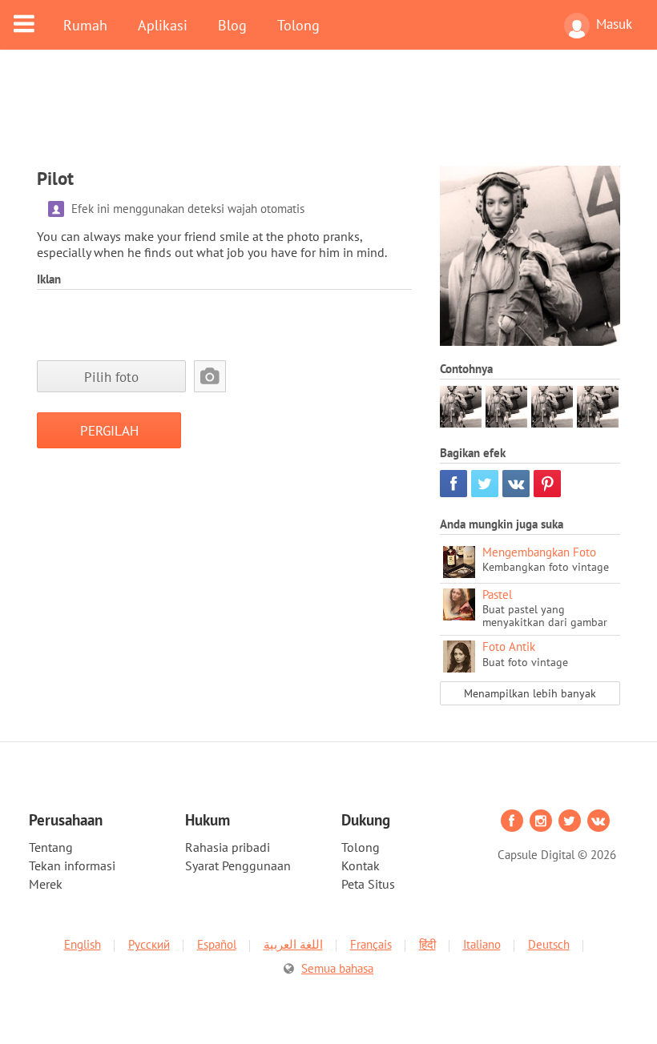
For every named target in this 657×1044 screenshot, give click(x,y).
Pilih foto (111, 376)
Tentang (51, 847)
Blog (232, 24)
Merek (45, 884)
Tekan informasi (72, 865)
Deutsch (549, 944)
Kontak (360, 865)
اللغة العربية (293, 944)
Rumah (85, 24)
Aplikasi (162, 24)
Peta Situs (368, 884)
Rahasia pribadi (227, 847)
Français (371, 944)
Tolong (298, 24)
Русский (149, 944)
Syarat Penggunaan (238, 865)
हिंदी (427, 944)
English (82, 944)
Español (216, 944)
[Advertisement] (328, 118)
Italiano (482, 944)
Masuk (614, 24)
